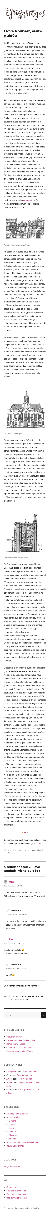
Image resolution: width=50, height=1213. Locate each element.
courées (27, 200)
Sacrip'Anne (12, 1071)
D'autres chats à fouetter (17, 1113)
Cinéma (12, 1120)
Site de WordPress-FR (16, 1197)
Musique (13, 1135)
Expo (11, 1127)
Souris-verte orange (15, 1145)
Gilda (11, 881)
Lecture (12, 1131)
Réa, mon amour (14, 1036)
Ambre (9, 1078)
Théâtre (12, 1138)
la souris (11, 850)
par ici (39, 843)
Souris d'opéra (13, 1117)
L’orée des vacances (15, 1043)
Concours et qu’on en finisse (19, 1047)
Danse (12, 1124)
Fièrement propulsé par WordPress (28, 1208)
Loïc (11, 939)
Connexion (11, 1187)
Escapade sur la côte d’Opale (19, 1050)
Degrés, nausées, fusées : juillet (20, 1040)
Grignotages (8, 1208)
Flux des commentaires (17, 1194)
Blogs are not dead (12, 1166)
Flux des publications (16, 1190)
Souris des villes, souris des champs (22, 1142)
